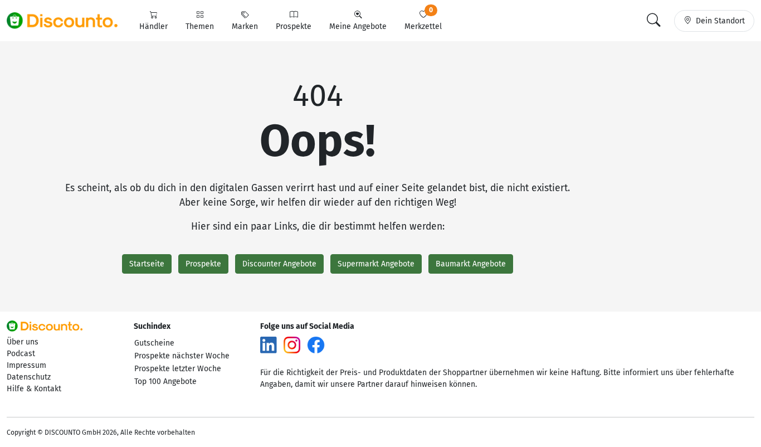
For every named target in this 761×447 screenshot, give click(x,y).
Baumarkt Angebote (471, 264)
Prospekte (203, 264)
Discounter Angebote (279, 264)
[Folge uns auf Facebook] (316, 344)
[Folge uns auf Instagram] (292, 344)
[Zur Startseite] (68, 20)
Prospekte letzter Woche (177, 368)
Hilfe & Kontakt (34, 388)
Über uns (22, 342)
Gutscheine (154, 343)
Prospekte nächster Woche (182, 356)
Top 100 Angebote (165, 381)
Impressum (26, 365)
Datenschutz (29, 377)
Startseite (146, 264)
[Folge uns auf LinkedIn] (268, 344)
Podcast (21, 353)
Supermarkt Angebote (376, 264)
